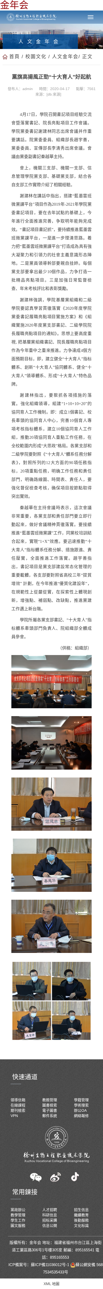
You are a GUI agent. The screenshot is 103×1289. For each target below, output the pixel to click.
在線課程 (18, 1105)
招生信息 (81, 1210)
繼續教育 (81, 1215)
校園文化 (35, 56)
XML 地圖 (51, 1284)
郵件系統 (49, 1116)
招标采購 (49, 1220)
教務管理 (49, 1100)
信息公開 (49, 1225)
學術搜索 (81, 1105)
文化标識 (81, 1225)
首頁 (14, 56)
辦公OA (80, 1110)
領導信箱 (18, 1100)
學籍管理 (81, 1100)
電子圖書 (49, 1110)
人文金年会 (65, 56)
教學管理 (18, 1215)
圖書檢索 (49, 1105)
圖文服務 (18, 1225)
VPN (14, 1116)
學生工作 (18, 1220)
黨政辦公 (18, 1210)
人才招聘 (49, 1210)
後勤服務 (81, 1220)
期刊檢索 (18, 1110)
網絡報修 (81, 1116)
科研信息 (49, 1215)
